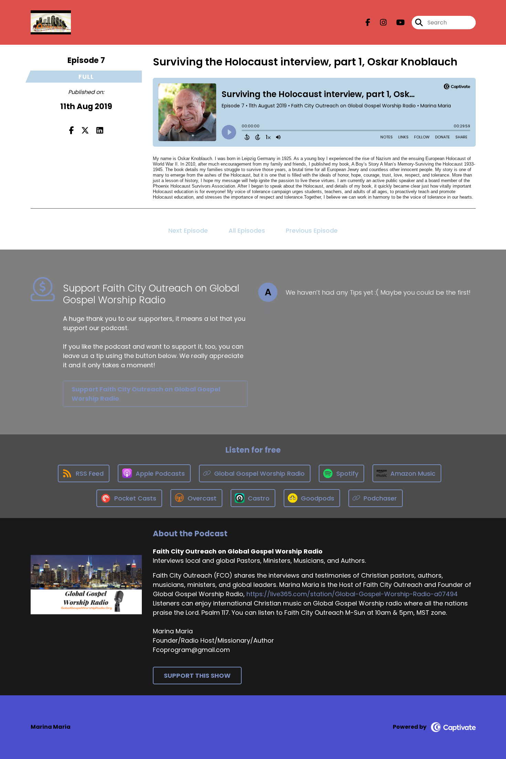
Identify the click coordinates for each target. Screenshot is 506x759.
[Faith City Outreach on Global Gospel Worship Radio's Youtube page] (396, 22)
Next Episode (188, 230)
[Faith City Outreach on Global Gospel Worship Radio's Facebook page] (368, 22)
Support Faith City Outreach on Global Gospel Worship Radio (146, 394)
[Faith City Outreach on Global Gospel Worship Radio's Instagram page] (379, 22)
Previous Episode (312, 230)
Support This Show (197, 675)
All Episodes (247, 230)
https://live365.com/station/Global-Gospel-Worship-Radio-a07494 (352, 594)
